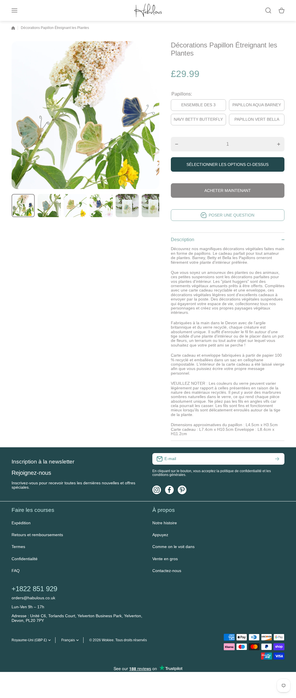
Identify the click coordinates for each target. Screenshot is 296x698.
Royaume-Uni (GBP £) (29, 640)
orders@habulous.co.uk (33, 598)
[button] (281, 10)
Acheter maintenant (227, 190)
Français (68, 640)
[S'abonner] (277, 459)
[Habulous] (148, 10)
